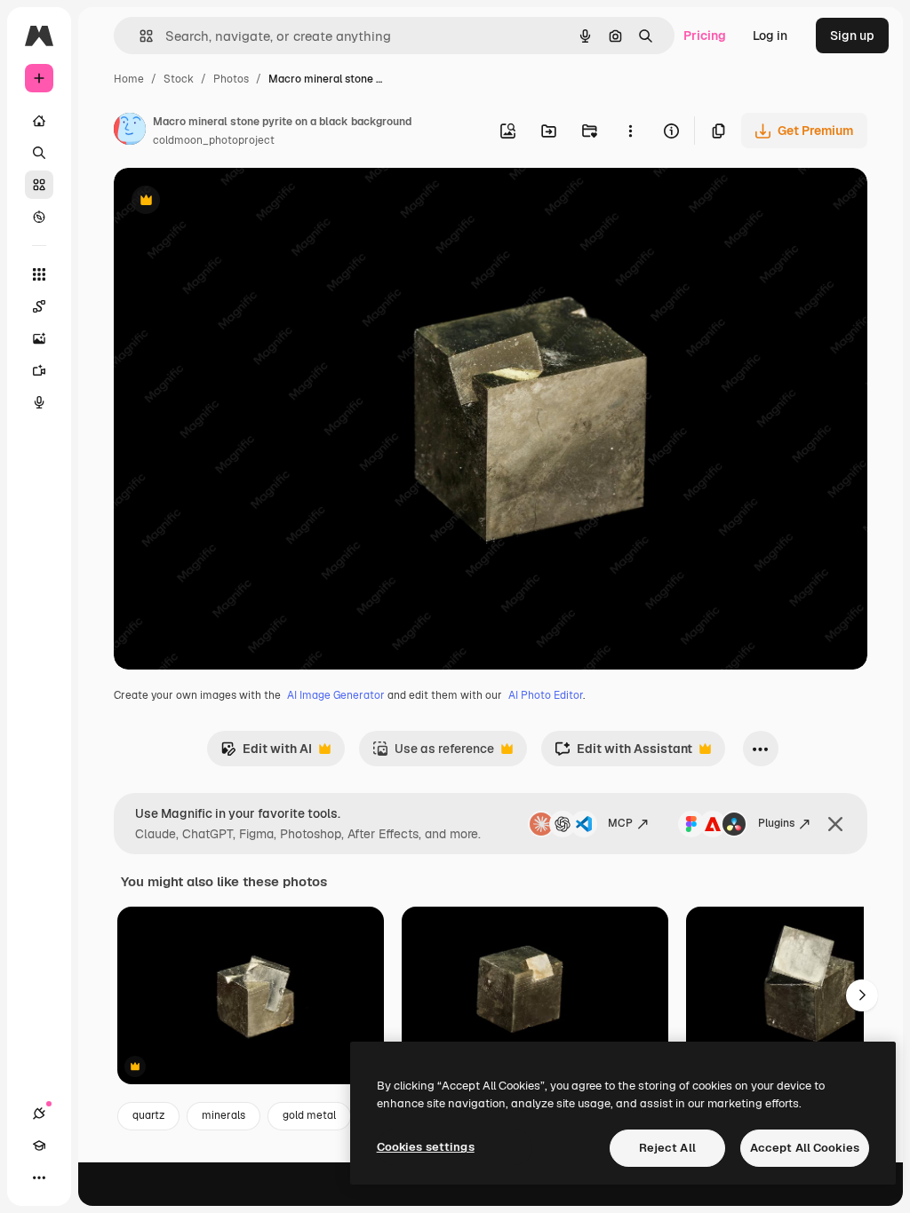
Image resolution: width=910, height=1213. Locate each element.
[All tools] (39, 274)
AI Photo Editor (545, 695)
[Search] (39, 153)
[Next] (862, 995)
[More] (39, 1177)
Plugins (776, 823)
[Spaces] (39, 306)
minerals (223, 1115)
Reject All (667, 1147)
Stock (179, 79)
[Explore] (39, 216)
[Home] (39, 121)
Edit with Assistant (623, 753)
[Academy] (39, 1145)
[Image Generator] (39, 338)
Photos (231, 79)
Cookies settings (426, 1146)
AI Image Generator (336, 695)
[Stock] (39, 184)
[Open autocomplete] (139, 36)
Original (227, 202)
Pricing (704, 36)
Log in (770, 36)
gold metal (309, 1115)
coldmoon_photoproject (214, 140)
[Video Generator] (39, 370)
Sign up (852, 36)
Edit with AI (266, 753)
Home (129, 79)
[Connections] (39, 1113)
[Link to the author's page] (130, 131)
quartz (148, 1115)
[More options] (630, 130)
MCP (620, 823)
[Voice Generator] (39, 402)
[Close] (835, 824)
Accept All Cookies (804, 1147)
